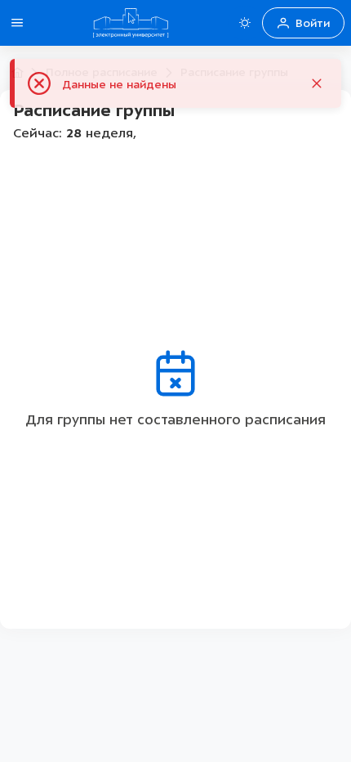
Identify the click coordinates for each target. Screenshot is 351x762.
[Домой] (130, 23)
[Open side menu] (17, 23)
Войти (312, 23)
